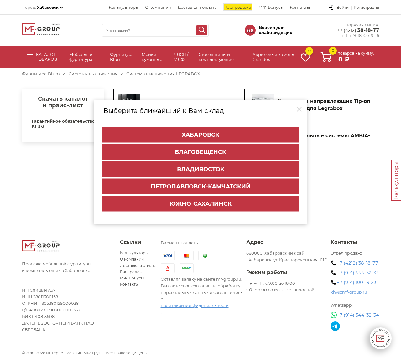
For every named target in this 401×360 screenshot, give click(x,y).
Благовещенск (200, 151)
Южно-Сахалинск (200, 203)
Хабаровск (200, 134)
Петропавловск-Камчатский (201, 186)
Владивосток (200, 169)
